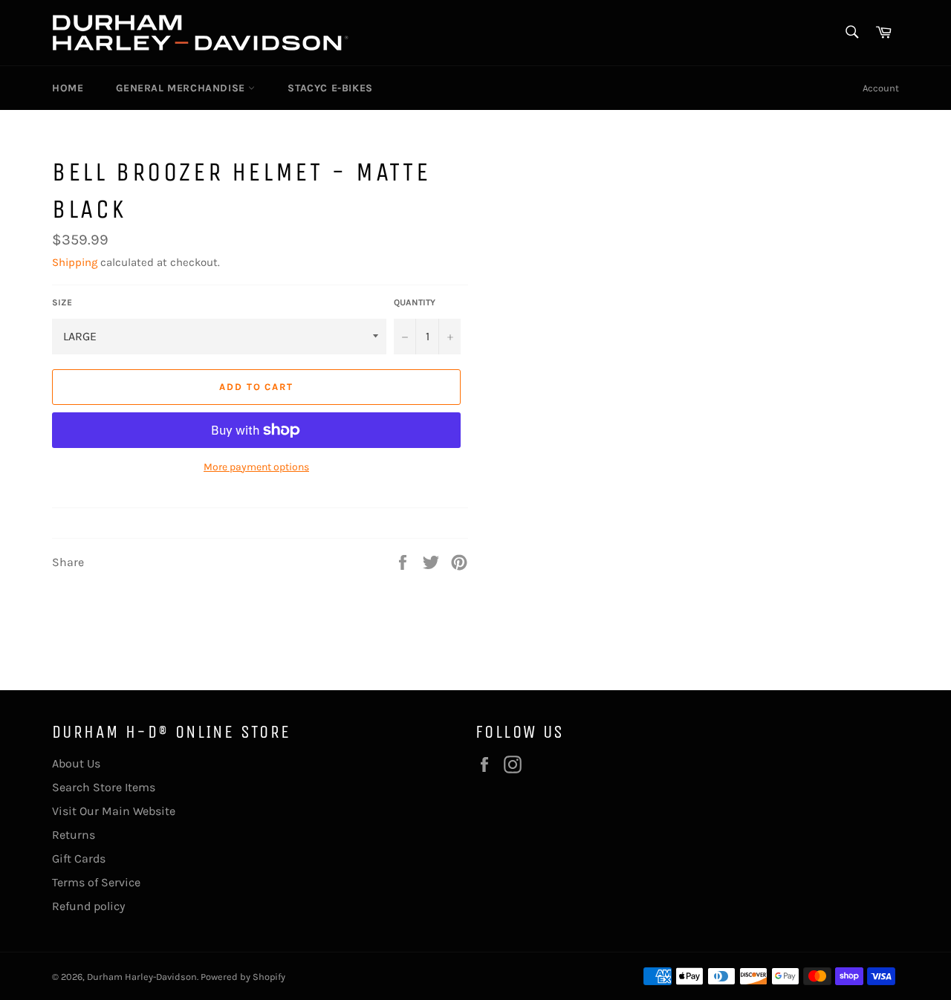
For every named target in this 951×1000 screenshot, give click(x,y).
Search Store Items (103, 787)
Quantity (414, 302)
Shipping (74, 262)
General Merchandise (182, 88)
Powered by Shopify (243, 976)
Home (67, 88)
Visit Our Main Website (113, 811)
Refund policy (88, 906)
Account (881, 88)
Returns (73, 835)
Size (62, 302)
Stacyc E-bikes (330, 88)
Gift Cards (79, 858)
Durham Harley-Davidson (142, 976)
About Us (76, 763)
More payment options (256, 467)
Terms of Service (96, 882)
